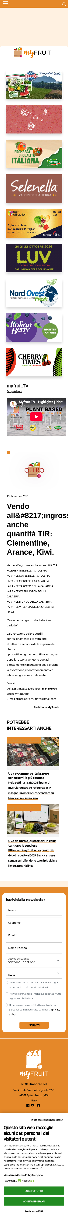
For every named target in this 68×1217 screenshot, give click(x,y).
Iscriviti (34, 1025)
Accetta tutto (34, 1190)
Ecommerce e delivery (23, 740)
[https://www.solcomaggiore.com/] (34, 122)
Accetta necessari (34, 1201)
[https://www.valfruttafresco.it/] (34, 157)
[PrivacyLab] (25, 1181)
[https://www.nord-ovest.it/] (34, 295)
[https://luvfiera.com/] (34, 261)
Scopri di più (14, 391)
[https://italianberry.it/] (34, 330)
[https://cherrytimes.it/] (34, 365)
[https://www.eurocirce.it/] (34, 87)
